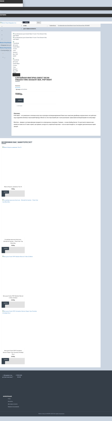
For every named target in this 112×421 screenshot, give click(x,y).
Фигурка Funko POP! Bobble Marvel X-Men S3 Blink (13, 296)
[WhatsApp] (4, 384)
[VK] (4, 381)
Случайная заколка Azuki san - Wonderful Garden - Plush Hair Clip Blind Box (13, 241)
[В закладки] (3, 195)
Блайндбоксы (53, 25)
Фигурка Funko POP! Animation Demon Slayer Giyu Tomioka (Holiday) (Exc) (13, 352)
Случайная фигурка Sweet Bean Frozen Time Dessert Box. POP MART (74, 25)
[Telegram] (4, 388)
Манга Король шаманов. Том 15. (13, 186)
